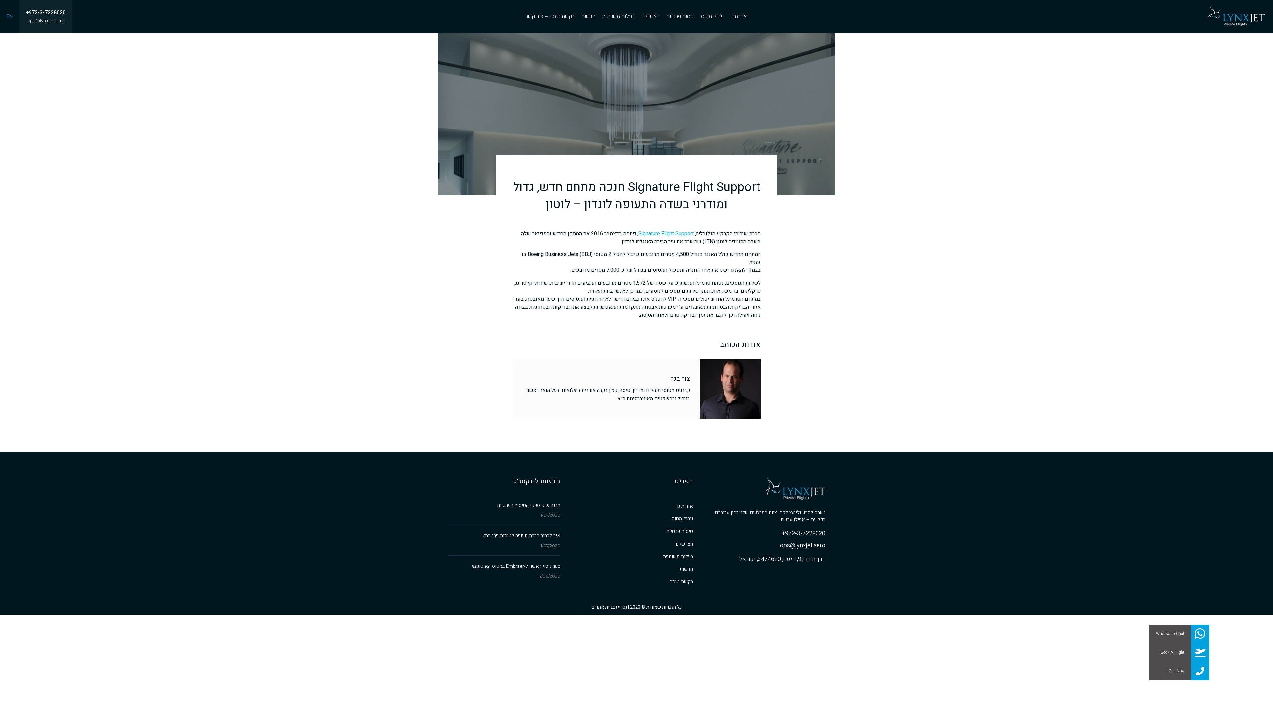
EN (10, 16)
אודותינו (685, 506)
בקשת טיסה (681, 581)
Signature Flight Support (666, 234)
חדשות (686, 569)
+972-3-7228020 (46, 13)
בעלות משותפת (678, 556)
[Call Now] (1200, 671)
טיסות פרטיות (679, 531)
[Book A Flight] (1200, 652)
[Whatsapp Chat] (1200, 634)
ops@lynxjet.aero (46, 20)
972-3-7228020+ (803, 534)
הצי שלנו (684, 544)
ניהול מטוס (682, 518)
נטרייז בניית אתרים (609, 607)
